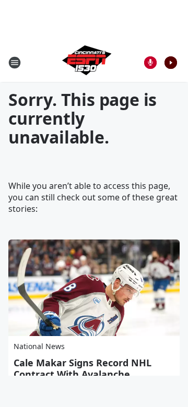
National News (39, 346)
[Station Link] (86, 62)
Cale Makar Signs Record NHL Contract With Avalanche (82, 368)
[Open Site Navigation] (14, 62)
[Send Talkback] (150, 62)
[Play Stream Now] (170, 62)
